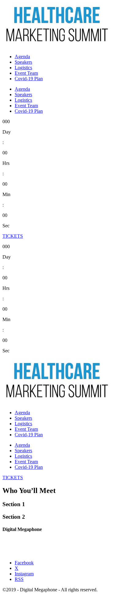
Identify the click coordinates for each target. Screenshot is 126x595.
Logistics (23, 67)
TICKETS (12, 236)
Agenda (22, 56)
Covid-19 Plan (29, 78)
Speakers (23, 62)
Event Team (26, 73)
